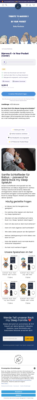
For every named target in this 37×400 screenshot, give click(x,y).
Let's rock (29, 339)
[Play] (4, 62)
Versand (12, 87)
